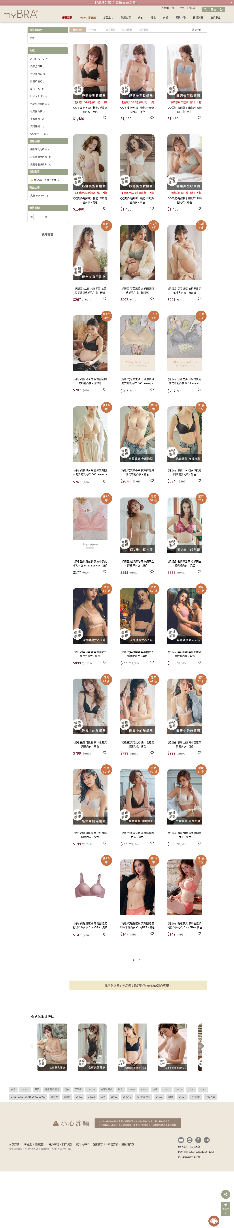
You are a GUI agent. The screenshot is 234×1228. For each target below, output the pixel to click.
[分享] (225, 1194)
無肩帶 (54, 1097)
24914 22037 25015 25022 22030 (28, 1097)
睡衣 (67, 1089)
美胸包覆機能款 (40, 164)
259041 (127, 1097)
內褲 (155, 1089)
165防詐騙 (112, 1144)
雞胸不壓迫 (38, 81)
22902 (203, 1089)
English (191, 8)
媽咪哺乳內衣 (39, 149)
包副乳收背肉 (39, 103)
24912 (179, 1089)
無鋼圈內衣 (38, 73)
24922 (91, 1097)
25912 (114, 1097)
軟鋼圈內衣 (38, 111)
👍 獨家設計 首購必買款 (45, 180)
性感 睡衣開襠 (52, 1089)
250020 (25, 1089)
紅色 (103, 1097)
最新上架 (77, 29)
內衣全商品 (38, 66)
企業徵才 (98, 1144)
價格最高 (143, 29)
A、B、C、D (39, 58)
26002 (159, 1097)
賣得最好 (110, 29)
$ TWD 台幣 (168, 8)
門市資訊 (67, 1144)
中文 (182, 8)
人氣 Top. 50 (39, 195)
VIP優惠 (27, 1144)
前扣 (13, 1089)
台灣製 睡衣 (106, 1089)
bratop (191, 1089)
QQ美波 (39, 133)
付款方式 (14, 1144)
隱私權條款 (127, 1144)
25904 (144, 1089)
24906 (132, 1089)
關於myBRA (82, 1144)
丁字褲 (78, 1089)
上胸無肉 (37, 118)
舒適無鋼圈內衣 (40, 156)
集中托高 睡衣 (143, 1097)
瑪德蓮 (67, 1097)
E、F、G (37, 88)
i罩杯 (170, 1097)
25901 (79, 1097)
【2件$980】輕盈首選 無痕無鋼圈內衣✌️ (116, 2)
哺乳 (120, 1089)
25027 (182, 1097)
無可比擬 (37, 126)
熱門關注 (94, 29)
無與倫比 (195, 1097)
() (214, 9)
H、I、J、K (38, 96)
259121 (91, 1089)
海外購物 (54, 1144)
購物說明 (40, 1144)
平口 (37, 1089)
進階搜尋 (47, 234)
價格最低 (127, 29)
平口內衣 (210, 1097)
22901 (166, 1089)
